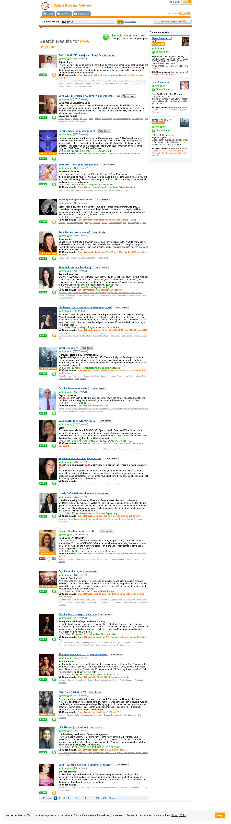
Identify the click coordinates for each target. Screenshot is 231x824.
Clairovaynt (63, 519)
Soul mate (138, 519)
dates (77, 449)
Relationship (114, 787)
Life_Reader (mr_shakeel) (73, 727)
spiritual (100, 258)
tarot (106, 258)
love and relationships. (122, 119)
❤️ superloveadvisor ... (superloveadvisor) (83, 654)
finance (90, 449)
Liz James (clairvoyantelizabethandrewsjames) (85, 307)
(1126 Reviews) (80, 534)
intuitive (98, 119)
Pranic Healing (135, 376)
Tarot (77, 379)
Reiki (144, 376)
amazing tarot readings (82, 336)
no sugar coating (115, 223)
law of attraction (128, 449)
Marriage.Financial (123, 83)
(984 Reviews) (80, 768)
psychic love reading (127, 599)
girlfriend (121, 484)
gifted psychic (115, 336)
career (76, 484)
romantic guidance (94, 602)
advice (61, 119)
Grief (139, 715)
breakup (68, 119)
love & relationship (85, 86)
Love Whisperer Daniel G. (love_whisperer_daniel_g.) (89, 95)
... (160, 68)
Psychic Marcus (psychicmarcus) (78, 614)
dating (78, 190)
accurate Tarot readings (117, 333)
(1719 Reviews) (80, 462)
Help (185, 2)
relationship (90, 258)
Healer (68, 408)
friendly (68, 790)
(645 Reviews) (80, 203)
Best (74, 787)
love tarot (114, 599)
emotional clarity (65, 599)
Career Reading (65, 376)
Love (103, 376)
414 (104, 798)
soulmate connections (111, 602)
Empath (87, 376)
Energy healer (116, 715)
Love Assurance (161, 82)
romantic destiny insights (75, 602)
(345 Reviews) (80, 392)
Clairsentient (77, 376)
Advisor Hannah (65, 787)
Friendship (139, 680)
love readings (87, 190)
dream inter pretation (75, 223)
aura (72, 190)
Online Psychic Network (72, 5)
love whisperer (137, 119)
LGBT (88, 787)
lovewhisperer (80, 121)
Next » (112, 798)
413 (97, 798)
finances (97, 223)
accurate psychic (65, 336)
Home (50, 13)
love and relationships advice (84, 599)
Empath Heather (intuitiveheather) (78, 531)
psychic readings (100, 190)
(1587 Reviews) (80, 424)
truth (144, 223)
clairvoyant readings (100, 336)
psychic (73, 258)
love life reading (103, 599)
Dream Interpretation (77, 519)
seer (60, 338)
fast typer (88, 223)
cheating (70, 449)
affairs (61, 484)
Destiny (91, 680)
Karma (114, 559)
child (74, 86)
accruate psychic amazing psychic (93, 333)
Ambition (62, 680)
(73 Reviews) (79, 311)
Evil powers (63, 81)
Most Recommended (100, 787)
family (106, 484)
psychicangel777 (161, 119)
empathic (83, 119)
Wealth (68, 86)
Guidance (62, 683)
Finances (129, 680)
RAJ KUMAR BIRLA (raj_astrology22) (80, 55)
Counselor (98, 715)
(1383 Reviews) (80, 497)
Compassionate (86, 715)
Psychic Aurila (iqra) (70, 571)
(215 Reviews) (80, 58)
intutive (83, 379)
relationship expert (116, 190)
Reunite (130, 519)
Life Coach (95, 376)
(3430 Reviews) (80, 168)
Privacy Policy (179, 815)
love (67, 258)
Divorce (99, 559)
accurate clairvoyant (136, 333)
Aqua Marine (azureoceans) (74, 232)
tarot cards (129, 190)
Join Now (65, 13)
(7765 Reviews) (80, 351)
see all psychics (130, 22)
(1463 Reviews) (80, 658)
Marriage (62, 562)
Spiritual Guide (64, 521)
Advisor (61, 408)
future (91, 119)
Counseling (80, 559)
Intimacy (81, 787)
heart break (105, 449)
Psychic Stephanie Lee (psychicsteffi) (80, 458)
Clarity (76, 715)
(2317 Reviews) (80, 575)
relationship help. (134, 223)
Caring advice (64, 190)
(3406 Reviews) (80, 134)
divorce (76, 119)
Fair (125, 715)
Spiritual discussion (66, 379)
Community (83, 13)
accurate (62, 449)
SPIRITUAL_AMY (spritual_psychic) (79, 164)
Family (122, 680)
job (119, 449)
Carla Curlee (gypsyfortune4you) (77, 420)
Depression (90, 559)
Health (112, 83)
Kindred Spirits (124, 559)
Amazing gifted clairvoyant (69, 333)
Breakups (62, 559)
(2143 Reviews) (80, 695)
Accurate (62, 223)
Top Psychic (125, 787)
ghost (97, 449)
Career (70, 680)
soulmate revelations (129, 602)
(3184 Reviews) (80, 235)
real (124, 223)
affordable (135, 787)
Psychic (122, 519)
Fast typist (132, 715)
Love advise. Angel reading (117, 376)
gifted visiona (127, 336)
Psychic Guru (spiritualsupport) (77, 131)
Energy (115, 680)
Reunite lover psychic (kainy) (75, 267)
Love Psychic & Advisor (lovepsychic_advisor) (85, 764)
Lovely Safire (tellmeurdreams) (76, 493)
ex (101, 484)
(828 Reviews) (80, 270)
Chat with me (163, 51)
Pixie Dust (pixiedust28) (72, 692)
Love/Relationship (100, 519)
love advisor (107, 119)
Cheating (71, 559)
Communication (80, 680)
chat (81, 484)
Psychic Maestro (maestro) (74, 388)
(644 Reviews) (80, 617)
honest (104, 223)
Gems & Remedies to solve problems (93, 83)
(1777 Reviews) (80, 730)
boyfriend (68, 484)
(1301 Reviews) (80, 99)
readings (81, 258)
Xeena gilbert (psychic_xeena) (76, 199)
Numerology (113, 519)
